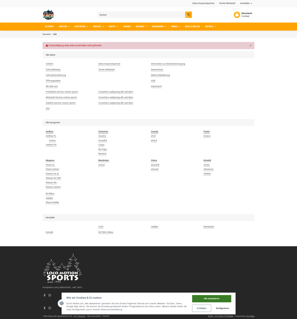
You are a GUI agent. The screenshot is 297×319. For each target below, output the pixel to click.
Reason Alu (51, 182)
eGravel (154, 169)
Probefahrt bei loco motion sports (62, 92)
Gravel (101, 165)
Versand (81, 316)
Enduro (207, 136)
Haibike (49, 198)
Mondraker (209, 226)
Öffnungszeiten (53, 80)
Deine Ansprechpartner (203, 3)
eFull (153, 136)
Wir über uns (52, 86)
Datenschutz (157, 69)
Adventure (208, 169)
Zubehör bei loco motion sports (60, 103)
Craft (100, 226)
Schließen (202, 308)
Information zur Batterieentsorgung (168, 64)
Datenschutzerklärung (111, 309)
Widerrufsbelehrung (160, 75)
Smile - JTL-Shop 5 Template (221, 316)
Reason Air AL (52, 173)
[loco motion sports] (48, 15)
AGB (153, 80)
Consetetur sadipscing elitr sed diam (115, 92)
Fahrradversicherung (56, 75)
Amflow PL (51, 136)
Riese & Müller (52, 202)
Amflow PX (51, 145)
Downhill (155, 165)
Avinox (52, 140)
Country (102, 136)
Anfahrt (49, 64)
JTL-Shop (250, 316)
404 (48, 108)
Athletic (207, 173)
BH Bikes (50, 193)
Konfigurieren (222, 308)
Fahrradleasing (53, 69)
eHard (154, 140)
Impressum (156, 86)
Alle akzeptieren (212, 298)
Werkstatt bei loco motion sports (61, 97)
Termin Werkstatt (227, 3)
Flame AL (50, 165)
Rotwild (49, 232)
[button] (246, 3)
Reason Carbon (53, 187)
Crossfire (102, 140)
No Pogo (102, 149)
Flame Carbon (52, 169)
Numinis (102, 153)
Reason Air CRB (53, 178)
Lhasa (101, 145)
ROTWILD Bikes (105, 232)
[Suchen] (188, 15)
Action (207, 165)
